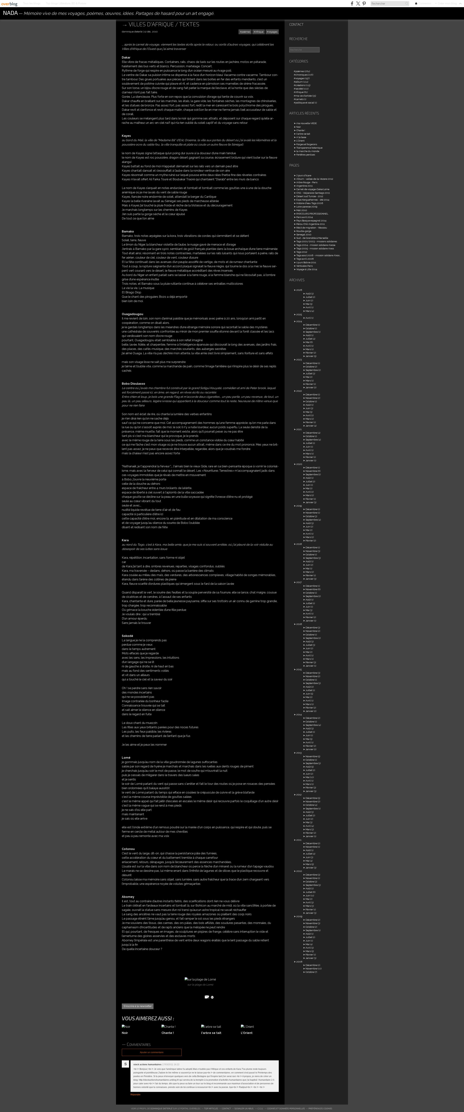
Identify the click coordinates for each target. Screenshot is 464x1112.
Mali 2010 (301, 210)
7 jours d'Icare (303, 175)
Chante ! (300, 130)
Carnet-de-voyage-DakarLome (312, 189)
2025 (299, 314)
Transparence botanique (309, 147)
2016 (299, 624)
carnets (299, 99)
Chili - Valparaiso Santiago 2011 (313, 193)
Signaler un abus (244, 1108)
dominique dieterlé (161, 1108)
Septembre (312, 332)
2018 (299, 544)
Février (309, 352)
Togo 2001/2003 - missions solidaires (316, 241)
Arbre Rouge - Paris (306, 182)
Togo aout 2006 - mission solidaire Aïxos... (318, 255)
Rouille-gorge (303, 231)
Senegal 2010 (303, 234)
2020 (299, 464)
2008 (299, 961)
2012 (299, 794)
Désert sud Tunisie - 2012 (309, 196)
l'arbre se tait (303, 133)
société (299, 88)
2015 (299, 669)
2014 (299, 714)
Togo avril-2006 (305, 258)
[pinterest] (364, 3)
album (299, 81)
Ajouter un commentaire (151, 1052)
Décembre (311, 324)
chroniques (301, 74)
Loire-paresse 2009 (306, 206)
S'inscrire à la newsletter (138, 1006)
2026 (299, 290)
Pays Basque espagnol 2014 (311, 220)
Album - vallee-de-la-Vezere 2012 (314, 179)
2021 (299, 429)
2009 (299, 916)
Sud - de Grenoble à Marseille (312, 238)
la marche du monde (307, 151)
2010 (299, 871)
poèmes (246, 31)
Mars (308, 311)
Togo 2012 (301, 252)
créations (300, 85)
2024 (299, 321)
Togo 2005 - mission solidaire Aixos (315, 248)
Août (308, 293)
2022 (299, 391)
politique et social (304, 102)
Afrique (259, 31)
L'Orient (300, 140)
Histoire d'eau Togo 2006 (309, 203)
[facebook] (352, 3)
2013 (299, 752)
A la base (301, 137)
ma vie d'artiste (303, 95)
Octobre (310, 328)
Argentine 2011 (304, 185)
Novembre (311, 398)
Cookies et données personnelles (286, 1108)
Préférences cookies (320, 1108)
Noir (298, 127)
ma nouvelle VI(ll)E (306, 123)
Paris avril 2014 (304, 217)
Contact (296, 24)
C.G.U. (260, 1108)
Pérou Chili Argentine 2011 (310, 224)
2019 (299, 505)
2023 (299, 359)
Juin (308, 300)
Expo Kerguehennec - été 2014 (312, 199)
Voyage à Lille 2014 (306, 269)
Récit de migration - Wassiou (311, 227)
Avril (308, 307)
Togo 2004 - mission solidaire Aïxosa (315, 245)
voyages (272, 31)
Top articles (211, 1108)
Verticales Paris (304, 266)
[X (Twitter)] (358, 3)
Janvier (309, 356)
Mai (307, 304)
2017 (299, 582)
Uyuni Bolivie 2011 (306, 262)
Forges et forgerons (306, 144)
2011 (298, 840)
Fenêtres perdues (305, 154)
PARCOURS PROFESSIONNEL (312, 213)
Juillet (309, 297)
